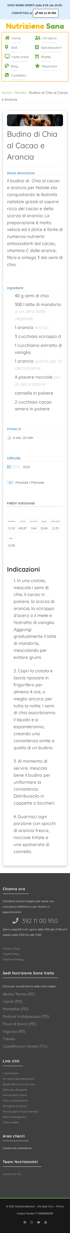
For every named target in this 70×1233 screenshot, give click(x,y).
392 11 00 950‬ (39, 921)
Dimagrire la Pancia (15, 1106)
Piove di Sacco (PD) (19, 1023)
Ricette (20, 92)
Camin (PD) (13, 1001)
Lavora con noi (12, 1174)
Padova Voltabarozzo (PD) (26, 1016)
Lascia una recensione (17, 1148)
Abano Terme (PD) (19, 994)
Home (6, 92)
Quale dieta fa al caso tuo (19, 1084)
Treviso (9, 1038)
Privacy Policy (11, 948)
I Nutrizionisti (11, 1073)
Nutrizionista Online (15, 1095)
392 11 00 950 (47, 13)
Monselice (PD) (15, 1008)
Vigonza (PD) (14, 1031)
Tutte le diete (11, 1122)
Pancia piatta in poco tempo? (21, 1111)
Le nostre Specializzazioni (18, 1079)
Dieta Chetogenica (14, 1117)
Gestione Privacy (13, 959)
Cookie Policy (11, 954)
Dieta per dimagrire (15, 1089)
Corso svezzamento (15, 1100)
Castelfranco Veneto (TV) (25, 1046)
